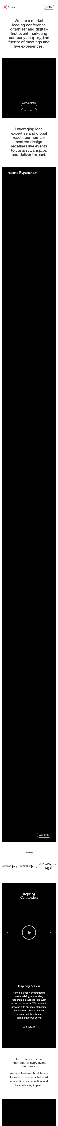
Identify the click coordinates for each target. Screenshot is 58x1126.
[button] (7, 933)
